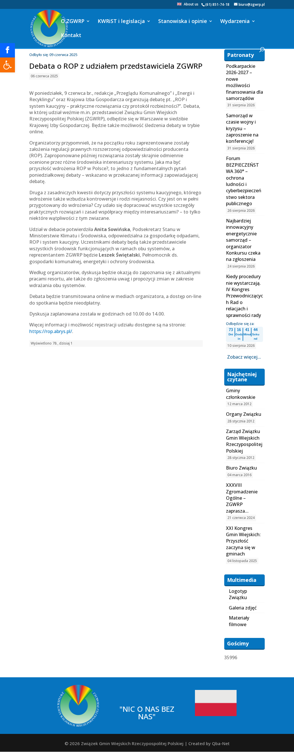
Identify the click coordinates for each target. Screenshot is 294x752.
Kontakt (71, 36)
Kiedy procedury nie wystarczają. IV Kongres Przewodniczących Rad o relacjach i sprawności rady (244, 295)
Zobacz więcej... (244, 357)
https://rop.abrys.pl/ (50, 331)
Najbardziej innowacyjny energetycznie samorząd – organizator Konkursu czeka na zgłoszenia (243, 240)
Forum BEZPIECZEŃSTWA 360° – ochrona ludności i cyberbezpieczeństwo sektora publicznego (243, 181)
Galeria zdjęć (243, 608)
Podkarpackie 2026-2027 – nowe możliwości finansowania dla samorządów (244, 82)
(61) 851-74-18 (217, 4)
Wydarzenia (235, 21)
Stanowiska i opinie (182, 21)
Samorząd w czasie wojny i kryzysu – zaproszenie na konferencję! (242, 128)
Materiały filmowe (239, 621)
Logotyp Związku (238, 594)
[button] (7, 64)
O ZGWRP (72, 21)
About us (191, 5)
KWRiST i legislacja (121, 21)
